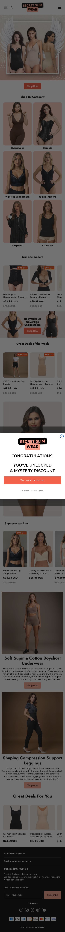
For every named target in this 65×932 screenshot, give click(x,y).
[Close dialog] (62, 436)
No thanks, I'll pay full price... (32, 491)
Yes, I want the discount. (32, 480)
